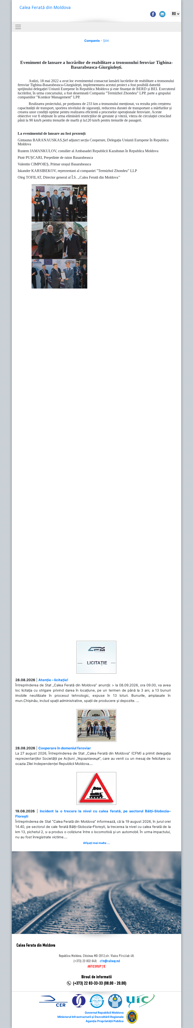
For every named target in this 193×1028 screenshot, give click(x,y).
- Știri (96, 40)
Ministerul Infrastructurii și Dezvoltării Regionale (90, 1017)
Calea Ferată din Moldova (45, 7)
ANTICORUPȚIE (96, 966)
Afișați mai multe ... (96, 843)
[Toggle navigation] (18, 26)
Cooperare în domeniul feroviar (64, 748)
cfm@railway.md (110, 961)
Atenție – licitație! (53, 680)
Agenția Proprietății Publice (105, 1021)
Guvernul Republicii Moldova (104, 1012)
